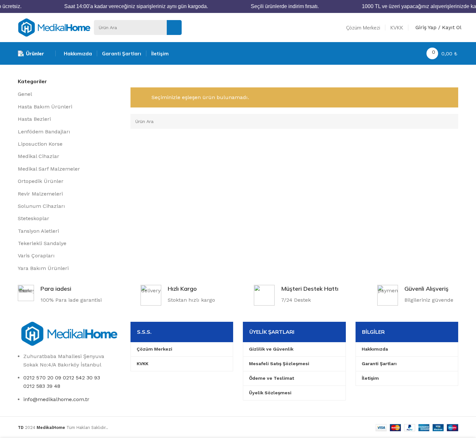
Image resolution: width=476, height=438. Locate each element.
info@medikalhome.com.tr (56, 399)
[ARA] (174, 27)
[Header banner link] (238, 6)
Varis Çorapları (36, 256)
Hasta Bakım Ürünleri (45, 107)
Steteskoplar (33, 218)
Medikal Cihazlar (38, 156)
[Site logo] (54, 27)
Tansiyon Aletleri (38, 231)
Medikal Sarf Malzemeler (49, 169)
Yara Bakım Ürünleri (43, 268)
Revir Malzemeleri (40, 194)
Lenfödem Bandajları (44, 132)
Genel (25, 94)
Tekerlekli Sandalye (42, 243)
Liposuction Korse (40, 144)
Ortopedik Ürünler (40, 181)
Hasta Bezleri (34, 119)
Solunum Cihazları (41, 206)
